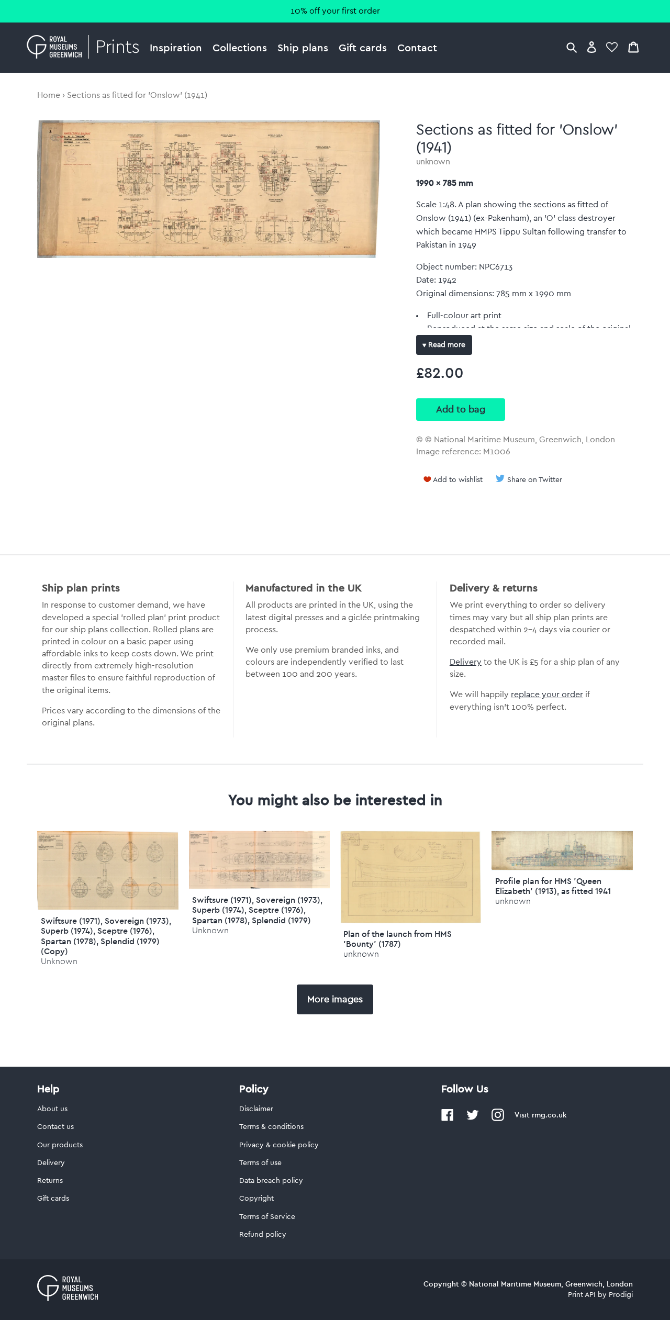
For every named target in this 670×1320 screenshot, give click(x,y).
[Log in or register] (591, 47)
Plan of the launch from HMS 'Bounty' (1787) (397, 939)
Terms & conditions (271, 1127)
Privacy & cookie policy (279, 1145)
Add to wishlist (458, 480)
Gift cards (363, 47)
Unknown (59, 961)
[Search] (571, 47)
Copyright (256, 1198)
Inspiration (176, 47)
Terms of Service (267, 1217)
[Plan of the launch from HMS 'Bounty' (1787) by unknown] (410, 920)
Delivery (466, 662)
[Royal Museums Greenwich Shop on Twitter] (472, 1119)
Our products (60, 1145)
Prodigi (621, 1295)
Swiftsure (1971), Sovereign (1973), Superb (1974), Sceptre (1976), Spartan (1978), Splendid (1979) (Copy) (106, 935)
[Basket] (633, 47)
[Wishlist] (612, 47)
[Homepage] (85, 48)
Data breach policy (271, 1180)
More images (335, 999)
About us (52, 1109)
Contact (417, 47)
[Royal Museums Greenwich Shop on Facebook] (447, 1119)
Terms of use (260, 1163)
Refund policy (262, 1234)
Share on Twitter (534, 480)
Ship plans (302, 47)
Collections (240, 47)
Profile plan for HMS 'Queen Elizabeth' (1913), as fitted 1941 (553, 886)
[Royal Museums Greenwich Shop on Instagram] (498, 1119)
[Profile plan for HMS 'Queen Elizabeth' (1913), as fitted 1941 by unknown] (562, 868)
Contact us (55, 1127)
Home (48, 95)
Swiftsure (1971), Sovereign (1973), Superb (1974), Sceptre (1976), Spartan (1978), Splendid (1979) (257, 909)
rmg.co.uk (549, 1115)
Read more (445, 345)
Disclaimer (256, 1109)
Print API (582, 1295)
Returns (50, 1180)
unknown (433, 162)
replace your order (547, 694)
